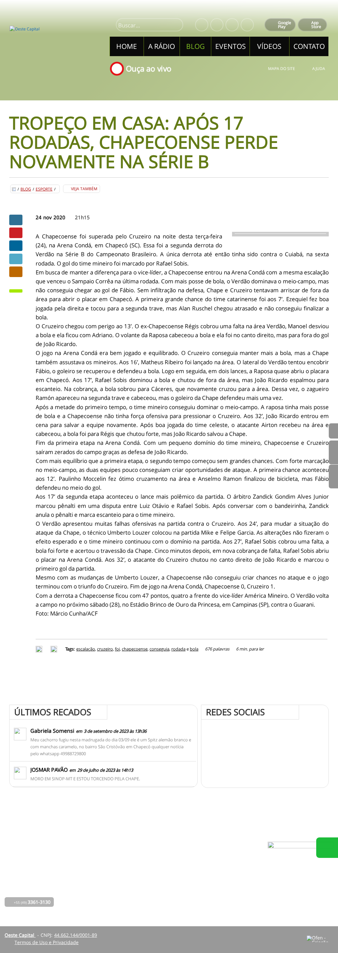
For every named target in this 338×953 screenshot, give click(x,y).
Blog (25, 189)
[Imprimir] (40, 649)
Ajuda (318, 68)
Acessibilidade (20, 908)
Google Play (284, 24)
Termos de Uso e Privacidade (47, 942)
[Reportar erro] (55, 649)
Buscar (175, 25)
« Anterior (333, 476)
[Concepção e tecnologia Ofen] (320, 938)
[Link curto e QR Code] (20, 935)
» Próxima (333, 452)
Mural (149, 860)
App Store (316, 24)
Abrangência (157, 878)
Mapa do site (281, 68)
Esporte (44, 189)
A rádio (111, 869)
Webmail (211, 888)
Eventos (111, 888)
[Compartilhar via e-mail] (15, 271)
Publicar (15, 245)
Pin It (15, 233)
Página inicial (118, 860)
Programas (154, 869)
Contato (151, 888)
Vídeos (110, 897)
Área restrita (216, 878)
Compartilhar (15, 220)
